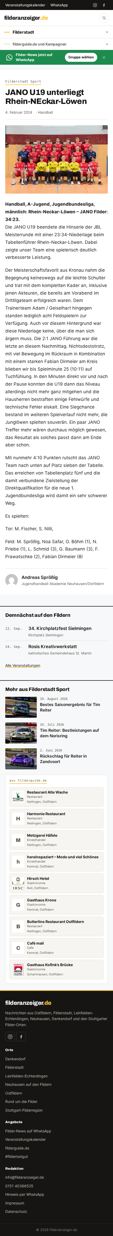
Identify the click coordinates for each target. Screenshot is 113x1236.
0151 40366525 (19, 1186)
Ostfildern (13, 1093)
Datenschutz (16, 1211)
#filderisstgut (16, 1156)
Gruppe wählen (81, 57)
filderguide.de (17, 1148)
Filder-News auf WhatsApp (28, 1131)
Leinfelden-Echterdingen (26, 1076)
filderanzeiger (26, 18)
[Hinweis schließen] (104, 57)
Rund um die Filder (21, 1101)
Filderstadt (14, 1067)
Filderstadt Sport (23, 81)
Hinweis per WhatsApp (24, 1194)
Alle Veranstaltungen (22, 665)
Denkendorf (15, 1059)
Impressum (14, 1203)
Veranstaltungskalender (25, 5)
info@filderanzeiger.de (24, 1177)
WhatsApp (59, 5)
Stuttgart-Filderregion (24, 1110)
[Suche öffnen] (104, 18)
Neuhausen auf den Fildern (28, 1084)
